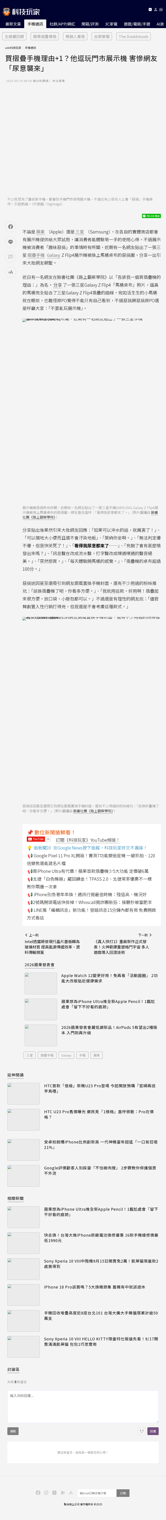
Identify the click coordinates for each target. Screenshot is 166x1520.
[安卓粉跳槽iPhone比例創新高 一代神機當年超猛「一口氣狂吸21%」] (23, 1150)
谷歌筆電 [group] (102, 36)
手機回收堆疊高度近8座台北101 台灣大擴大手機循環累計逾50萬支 (101, 1315)
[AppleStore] (70, 1492)
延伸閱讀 (15, 1075)
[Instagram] (46, 1492)
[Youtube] (150, 10)
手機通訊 (35, 24)
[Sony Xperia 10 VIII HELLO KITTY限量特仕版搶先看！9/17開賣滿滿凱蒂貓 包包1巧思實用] (23, 1347)
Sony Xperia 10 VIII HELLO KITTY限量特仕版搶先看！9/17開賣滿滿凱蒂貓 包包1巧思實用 (101, 1341)
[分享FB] (10, 226)
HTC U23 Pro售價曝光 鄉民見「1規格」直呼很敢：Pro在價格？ (99, 1114)
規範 (13, 1431)
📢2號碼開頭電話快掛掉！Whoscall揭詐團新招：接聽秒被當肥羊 (89, 902)
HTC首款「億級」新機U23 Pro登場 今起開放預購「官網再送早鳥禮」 (100, 1088)
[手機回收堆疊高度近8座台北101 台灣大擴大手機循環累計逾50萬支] (23, 1321)
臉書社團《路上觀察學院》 (93, 810)
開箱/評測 (90, 24)
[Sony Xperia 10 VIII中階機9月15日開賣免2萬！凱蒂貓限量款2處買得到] (23, 1269)
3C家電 (111, 24)
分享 (57, 285)
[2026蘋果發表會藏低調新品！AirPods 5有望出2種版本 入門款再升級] (41, 1035)
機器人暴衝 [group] (75, 36)
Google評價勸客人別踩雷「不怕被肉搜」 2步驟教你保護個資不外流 (100, 1170)
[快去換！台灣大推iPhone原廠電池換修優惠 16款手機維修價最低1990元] (23, 1243)
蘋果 (96, 1055)
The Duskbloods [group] (133, 36)
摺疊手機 (47, 1055)
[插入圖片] (142, 1431)
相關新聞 (15, 1198)
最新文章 (13, 24)
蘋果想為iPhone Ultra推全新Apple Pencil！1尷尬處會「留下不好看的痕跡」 (108, 1004)
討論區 (13, 1369)
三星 (29, 1055)
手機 (82, 1055)
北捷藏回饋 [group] (14, 36)
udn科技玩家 (13, 48)
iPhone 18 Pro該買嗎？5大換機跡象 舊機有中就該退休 (94, 1287)
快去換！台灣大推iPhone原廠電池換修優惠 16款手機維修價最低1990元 (101, 1237)
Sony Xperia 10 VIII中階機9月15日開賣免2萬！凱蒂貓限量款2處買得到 (101, 1263)
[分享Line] (10, 241)
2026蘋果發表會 (40, 964)
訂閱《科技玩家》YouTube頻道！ (88, 840)
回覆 (153, 1431)
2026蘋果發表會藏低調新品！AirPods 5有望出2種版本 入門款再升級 (109, 1030)
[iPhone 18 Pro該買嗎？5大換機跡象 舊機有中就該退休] (23, 1295)
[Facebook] (37, 1492)
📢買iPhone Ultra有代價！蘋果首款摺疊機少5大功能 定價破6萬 (88, 871)
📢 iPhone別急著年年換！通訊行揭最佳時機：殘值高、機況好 (87, 894)
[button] (155, 10)
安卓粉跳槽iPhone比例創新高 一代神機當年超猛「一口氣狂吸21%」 (101, 1144)
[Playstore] (62, 1492)
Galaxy (66, 1055)
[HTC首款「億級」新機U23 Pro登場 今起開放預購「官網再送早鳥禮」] (23, 1094)
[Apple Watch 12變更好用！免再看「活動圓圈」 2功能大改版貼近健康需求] (41, 983)
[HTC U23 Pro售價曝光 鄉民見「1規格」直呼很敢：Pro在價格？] (23, 1119)
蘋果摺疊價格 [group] (44, 36)
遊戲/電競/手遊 (137, 24)
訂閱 (123, 1493)
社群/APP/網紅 (62, 24)
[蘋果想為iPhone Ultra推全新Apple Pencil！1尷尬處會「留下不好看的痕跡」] (41, 1009)
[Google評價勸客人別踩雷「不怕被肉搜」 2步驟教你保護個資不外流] (23, 1176)
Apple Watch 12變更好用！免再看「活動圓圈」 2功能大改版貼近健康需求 (109, 978)
